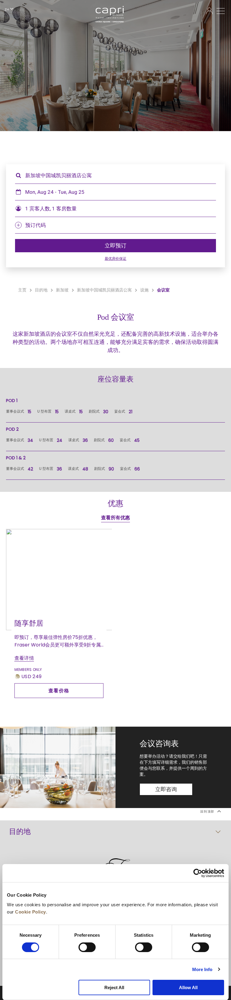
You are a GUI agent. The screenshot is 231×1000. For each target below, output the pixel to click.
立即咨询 (166, 789)
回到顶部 (208, 811)
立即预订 (115, 246)
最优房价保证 (115, 258)
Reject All (114, 987)
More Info (202, 969)
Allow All (188, 987)
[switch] (87, 947)
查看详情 (24, 658)
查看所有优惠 (115, 517)
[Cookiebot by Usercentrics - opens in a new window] (197, 873)
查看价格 (58, 690)
